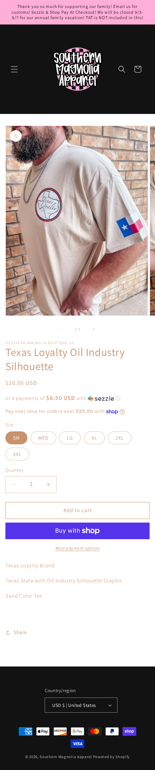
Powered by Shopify (111, 756)
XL (94, 438)
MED (43, 438)
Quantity (14, 470)
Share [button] (20, 632)
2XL (119, 438)
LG (70, 438)
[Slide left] (62, 329)
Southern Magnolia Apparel (66, 756)
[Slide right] (93, 329)
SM (16, 438)
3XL (17, 454)
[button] (14, 69)
